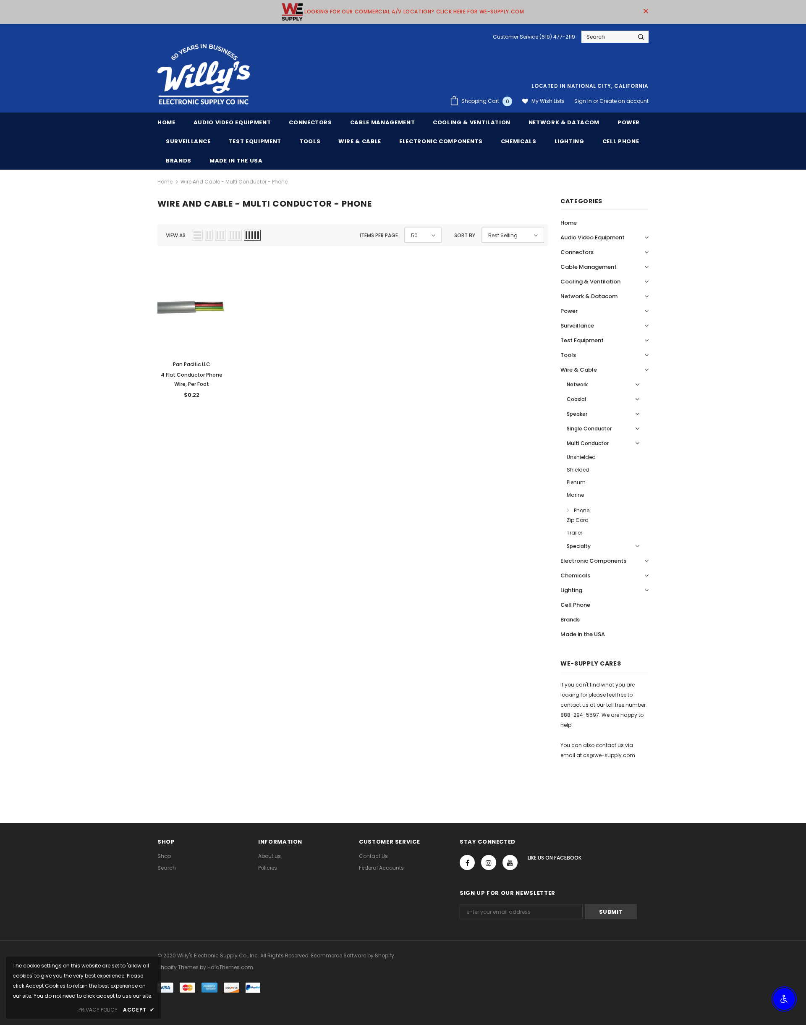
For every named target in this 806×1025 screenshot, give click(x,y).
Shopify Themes (178, 967)
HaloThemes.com (230, 967)
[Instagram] (488, 862)
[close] (645, 12)
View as (176, 235)
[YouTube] (510, 862)
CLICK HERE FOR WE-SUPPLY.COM (480, 11)
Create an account (624, 101)
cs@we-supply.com (609, 755)
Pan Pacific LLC (191, 364)
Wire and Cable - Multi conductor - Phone (234, 181)
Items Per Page (379, 235)
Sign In (583, 101)
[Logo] (203, 74)
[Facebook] (467, 862)
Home (165, 181)
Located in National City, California (590, 85)
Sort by (464, 235)
